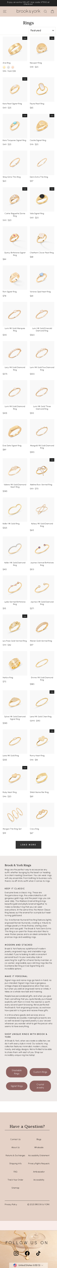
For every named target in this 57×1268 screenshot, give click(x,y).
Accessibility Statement (38, 1155)
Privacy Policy (11, 1204)
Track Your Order (15, 1180)
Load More (28, 845)
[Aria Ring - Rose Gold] (12, 67)
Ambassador (39, 1172)
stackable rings (39, 951)
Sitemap (15, 1188)
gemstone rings (15, 895)
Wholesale (38, 1147)
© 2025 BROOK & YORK (38, 1204)
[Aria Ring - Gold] (4, 67)
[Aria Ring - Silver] (8, 67)
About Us (15, 1147)
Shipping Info (15, 1163)
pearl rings (37, 898)
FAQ (15, 1172)
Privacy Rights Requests (38, 1163)
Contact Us (15, 1139)
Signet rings (10, 980)
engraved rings (19, 951)
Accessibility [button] (38, 1180)
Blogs (39, 1139)
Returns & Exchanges (15, 1155)
